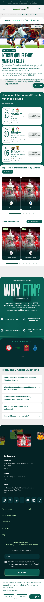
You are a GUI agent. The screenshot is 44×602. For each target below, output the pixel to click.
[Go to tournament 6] (33, 263)
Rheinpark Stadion (18, 159)
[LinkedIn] (33, 500)
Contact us (6, 522)
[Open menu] (4, 9)
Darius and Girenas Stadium (20, 140)
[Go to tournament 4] (30, 213)
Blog (3, 535)
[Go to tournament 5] (33, 213)
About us (5, 528)
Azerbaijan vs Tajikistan (16, 114)
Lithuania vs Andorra (16, 133)
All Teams (6, 172)
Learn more (20, 299)
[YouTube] (27, 500)
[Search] (39, 8)
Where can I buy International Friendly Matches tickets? (20, 379)
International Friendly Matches (18, 118)
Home (4, 15)
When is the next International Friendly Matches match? (20, 388)
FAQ (29, 509)
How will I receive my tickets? (16, 416)
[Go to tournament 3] (26, 213)
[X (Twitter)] (10, 500)
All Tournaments (33, 222)
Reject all (8, 597)
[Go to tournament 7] (36, 263)
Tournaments (11, 15)
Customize (22, 597)
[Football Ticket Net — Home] (21, 8)
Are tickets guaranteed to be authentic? (16, 407)
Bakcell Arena (17, 121)
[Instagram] (4, 500)
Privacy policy (7, 509)
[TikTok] (39, 500)
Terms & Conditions (9, 515)
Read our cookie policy (11, 590)
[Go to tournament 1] (15, 213)
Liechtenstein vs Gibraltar (17, 152)
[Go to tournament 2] (23, 213)
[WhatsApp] (16, 500)
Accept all (35, 597)
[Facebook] (22, 500)
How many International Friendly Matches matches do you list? (17, 398)
